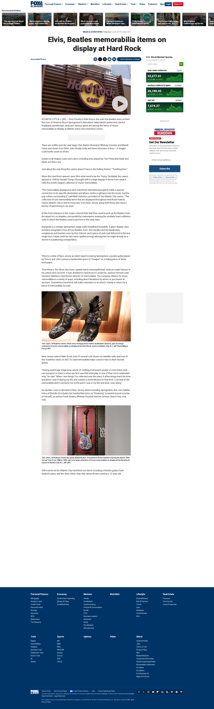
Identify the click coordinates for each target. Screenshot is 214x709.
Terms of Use (169, 177)
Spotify (177, 692)
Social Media (36, 644)
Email (114, 59)
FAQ (138, 653)
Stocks (86, 598)
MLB (59, 647)
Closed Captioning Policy (145, 662)
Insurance (34, 613)
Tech (133, 4)
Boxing (59, 653)
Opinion (87, 636)
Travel (138, 604)
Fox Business (37, 4)
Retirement (35, 619)
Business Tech (36, 650)
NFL (58, 641)
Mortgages (35, 598)
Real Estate (120, 4)
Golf (58, 659)
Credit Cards (35, 604)
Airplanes (140, 610)
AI (31, 659)
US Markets (88, 601)
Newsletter (172, 692)
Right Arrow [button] (209, 19)
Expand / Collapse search (162, 4)
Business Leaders (90, 616)
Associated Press (38, 59)
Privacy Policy (157, 177)
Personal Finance (53, 4)
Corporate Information (145, 659)
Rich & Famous (142, 601)
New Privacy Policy (60, 691)
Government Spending (66, 598)
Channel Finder (142, 641)
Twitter (100, 59)
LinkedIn (162, 692)
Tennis (59, 662)
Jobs (138, 644)
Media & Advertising (92, 32)
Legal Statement (59, 696)
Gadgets (34, 647)
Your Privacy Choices (81, 691)
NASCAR (60, 650)
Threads (105, 59)
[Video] (86, 90)
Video (142, 4)
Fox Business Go (142, 673)
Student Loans (36, 601)
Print (109, 59)
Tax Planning (36, 622)
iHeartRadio (181, 692)
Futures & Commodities (93, 607)
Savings (34, 610)
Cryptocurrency (90, 604)
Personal (166, 598)
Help (93, 691)
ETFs (85, 613)
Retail (86, 622)
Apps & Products (142, 676)
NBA (59, 644)
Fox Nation (140, 671)
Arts (138, 616)
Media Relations (142, 656)
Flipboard (158, 692)
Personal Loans (37, 607)
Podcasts (152, 4)
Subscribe (165, 168)
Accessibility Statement (145, 665)
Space (33, 662)
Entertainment (142, 598)
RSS (167, 692)
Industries (87, 619)
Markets (82, 4)
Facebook (95, 59)
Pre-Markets (88, 625)
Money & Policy (63, 601)
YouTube (153, 692)
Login (168, 4)
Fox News (140, 668)
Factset (104, 694)
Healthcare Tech (37, 653)
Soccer (60, 656)
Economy (69, 4)
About (139, 636)
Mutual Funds (89, 628)
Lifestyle (107, 4)
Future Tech (35, 656)
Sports (60, 636)
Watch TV (178, 4)
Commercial (167, 601)
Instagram (148, 692)
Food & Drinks (141, 613)
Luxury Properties (170, 604)
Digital (33, 641)
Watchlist (95, 4)
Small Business (63, 604)
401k (33, 616)
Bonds (86, 610)
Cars (138, 607)
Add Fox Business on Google (130, 59)
